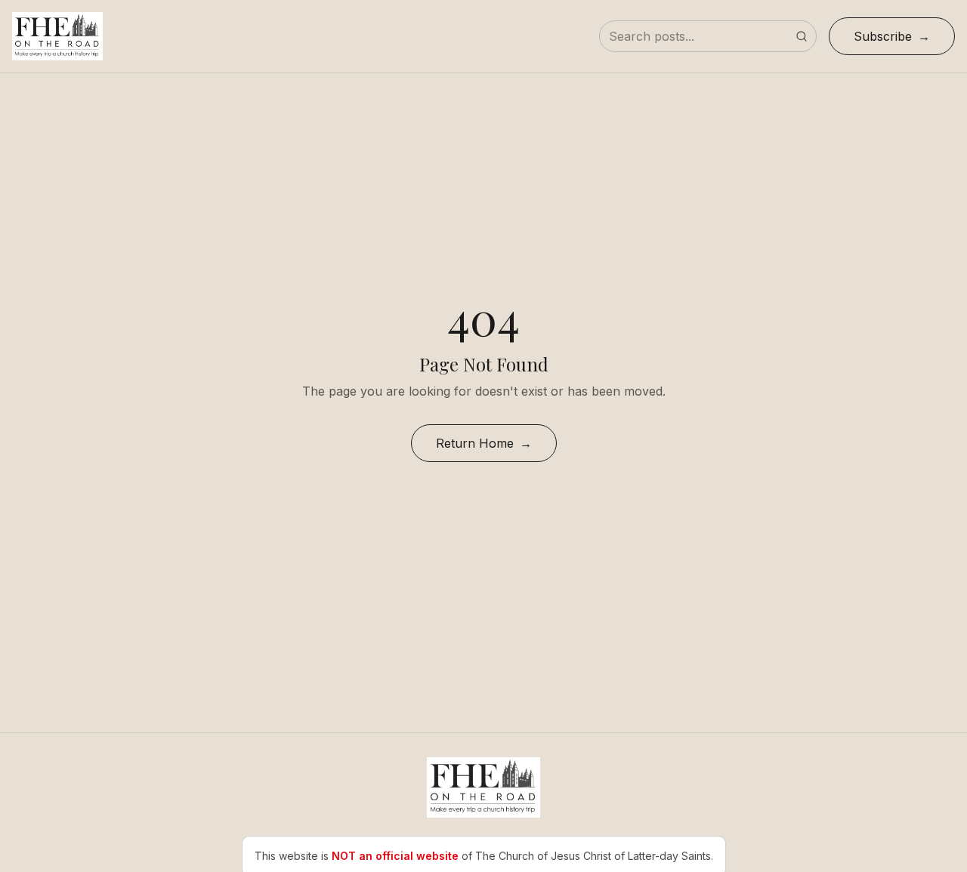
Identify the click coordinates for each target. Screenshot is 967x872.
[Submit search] (801, 36)
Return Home (475, 443)
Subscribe (883, 36)
